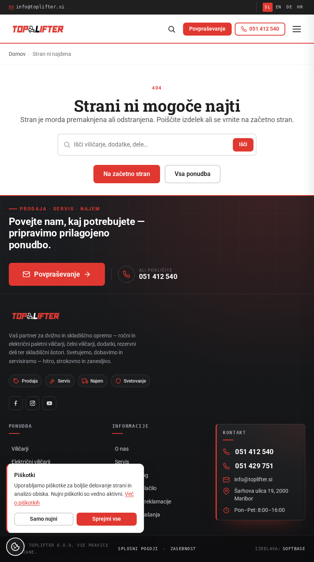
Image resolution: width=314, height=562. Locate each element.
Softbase (294, 548)
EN (278, 7)
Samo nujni (43, 519)
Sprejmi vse (106, 519)
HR (300, 7)
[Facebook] (16, 403)
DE (289, 7)
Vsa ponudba (193, 174)
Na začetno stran (126, 174)
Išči (243, 144)
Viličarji (19, 449)
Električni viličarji (30, 462)
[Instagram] (32, 403)
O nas (122, 449)
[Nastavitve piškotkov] (15, 547)
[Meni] (296, 29)
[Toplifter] (38, 29)
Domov (17, 54)
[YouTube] (49, 403)
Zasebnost (183, 548)
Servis (122, 462)
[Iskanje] (171, 29)
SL (267, 7)
